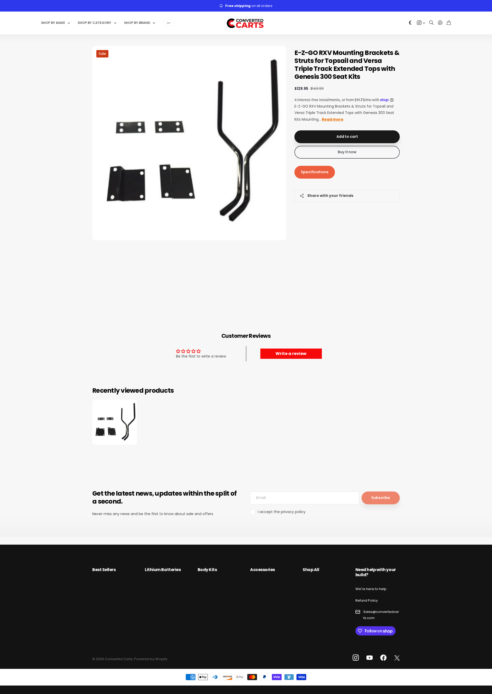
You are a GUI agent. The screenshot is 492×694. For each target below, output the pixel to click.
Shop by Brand (137, 22)
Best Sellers (104, 570)
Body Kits (207, 570)
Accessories (262, 570)
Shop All (311, 570)
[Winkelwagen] (449, 23)
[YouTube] (369, 658)
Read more (332, 119)
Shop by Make (53, 22)
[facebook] (383, 658)
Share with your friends (330, 195)
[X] (397, 658)
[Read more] (421, 23)
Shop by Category (94, 22)
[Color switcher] (410, 23)
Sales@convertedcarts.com (381, 614)
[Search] (431, 23)
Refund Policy (366, 600)
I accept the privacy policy (281, 511)
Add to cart (347, 136)
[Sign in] (440, 23)
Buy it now (347, 152)
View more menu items (168, 23)
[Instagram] (356, 658)
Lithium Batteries (163, 570)
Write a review (290, 353)
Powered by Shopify (150, 659)
